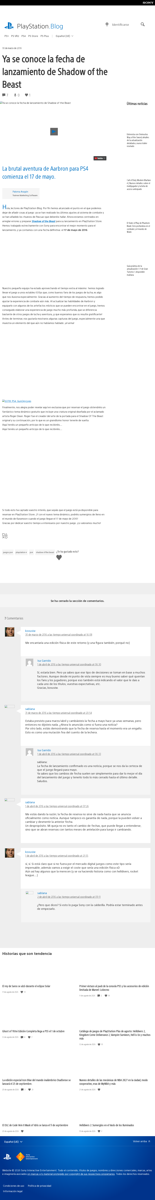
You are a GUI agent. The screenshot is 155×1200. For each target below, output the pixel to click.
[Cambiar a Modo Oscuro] (107, 24)
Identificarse (120, 24)
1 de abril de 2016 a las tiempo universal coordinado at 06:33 (69, 754)
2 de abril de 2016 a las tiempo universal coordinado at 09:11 (69, 896)
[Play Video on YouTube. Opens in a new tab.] (100, 158)
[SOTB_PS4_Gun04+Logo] (54, 249)
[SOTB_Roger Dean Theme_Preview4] (54, 494)
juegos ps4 (8, 552)
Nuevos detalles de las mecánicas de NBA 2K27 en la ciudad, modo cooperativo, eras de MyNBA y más (113, 1081)
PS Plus (45, 36)
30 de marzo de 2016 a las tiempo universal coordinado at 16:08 (58, 634)
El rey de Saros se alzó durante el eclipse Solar (26, 986)
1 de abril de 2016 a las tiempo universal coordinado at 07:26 (57, 806)
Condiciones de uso (13, 1185)
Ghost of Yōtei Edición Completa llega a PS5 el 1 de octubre (33, 1031)
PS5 (7, 36)
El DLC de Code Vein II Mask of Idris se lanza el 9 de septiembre (35, 1125)
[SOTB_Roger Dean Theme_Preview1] (54, 448)
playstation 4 (21, 552)
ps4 (31, 552)
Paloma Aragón (20, 191)
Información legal (12, 1191)
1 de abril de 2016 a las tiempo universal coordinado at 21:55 (56, 855)
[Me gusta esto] (22, 992)
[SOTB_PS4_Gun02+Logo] (54, 272)
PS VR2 (15, 36)
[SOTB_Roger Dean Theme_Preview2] (54, 471)
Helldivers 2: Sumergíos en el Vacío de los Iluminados (106, 1125)
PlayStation (40, 26)
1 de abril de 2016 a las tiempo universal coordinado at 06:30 (69, 664)
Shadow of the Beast (43, 221)
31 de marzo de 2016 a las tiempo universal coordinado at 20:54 (58, 712)
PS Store (33, 36)
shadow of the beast (45, 552)
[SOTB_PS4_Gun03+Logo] (54, 342)
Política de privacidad (39, 1185)
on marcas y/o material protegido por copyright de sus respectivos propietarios (71, 1173)
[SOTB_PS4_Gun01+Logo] (54, 388)
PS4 (23, 36)
